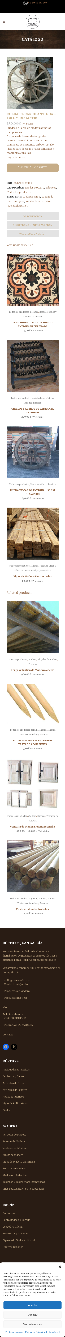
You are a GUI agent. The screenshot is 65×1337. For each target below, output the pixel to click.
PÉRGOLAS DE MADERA (18, 1024)
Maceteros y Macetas (15, 1233)
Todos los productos (19, 192)
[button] (60, 1267)
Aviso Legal (54, 1332)
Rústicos (51, 187)
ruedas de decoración (38, 201)
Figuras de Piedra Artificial (19, 1240)
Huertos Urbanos (13, 1247)
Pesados (34, 312)
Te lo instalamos (13, 1014)
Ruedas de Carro (34, 187)
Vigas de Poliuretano (15, 1103)
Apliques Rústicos (13, 1096)
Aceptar (32, 1305)
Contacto (8, 1034)
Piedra (6, 1110)
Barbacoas (9, 1213)
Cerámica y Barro (13, 1076)
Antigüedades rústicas (43, 398)
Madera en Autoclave (15, 1175)
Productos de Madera (17, 991)
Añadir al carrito (32, 167)
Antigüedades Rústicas (16, 1069)
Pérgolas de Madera (14, 1134)
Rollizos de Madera (14, 1168)
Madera (34, 565)
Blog (5, 1007)
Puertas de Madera (14, 1141)
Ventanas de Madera (15, 1148)
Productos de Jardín (16, 984)
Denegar (32, 1314)
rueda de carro (31, 196)
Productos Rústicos (15, 997)
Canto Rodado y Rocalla (16, 1220)
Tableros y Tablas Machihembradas (24, 1182)
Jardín (34, 730)
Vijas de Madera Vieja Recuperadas (23, 1188)
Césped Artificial (13, 1226)
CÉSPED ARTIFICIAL (16, 1018)
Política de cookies (14, 1332)
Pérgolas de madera (47, 659)
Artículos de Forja (13, 1083)
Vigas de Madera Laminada (19, 1161)
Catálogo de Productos (16, 980)
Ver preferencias (32, 1324)
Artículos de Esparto (15, 1089)
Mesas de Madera (13, 1154)
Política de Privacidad (36, 1332)
